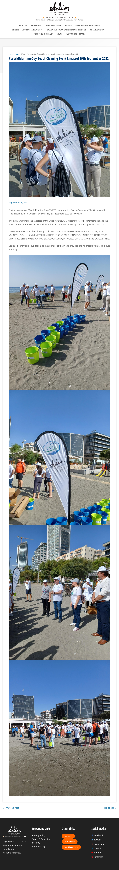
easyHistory (71, 847)
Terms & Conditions (41, 839)
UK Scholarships (97, 29)
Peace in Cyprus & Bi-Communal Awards (82, 25)
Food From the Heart (43, 34)
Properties (36, 25)
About (21, 25)
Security (36, 842)
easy (68, 836)
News (59, 34)
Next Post (110, 808)
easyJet (70, 841)
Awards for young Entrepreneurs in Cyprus (66, 29)
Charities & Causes (53, 25)
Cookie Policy (38, 846)
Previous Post (11, 808)
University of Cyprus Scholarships (27, 29)
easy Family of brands (75, 34)
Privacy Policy (39, 835)
